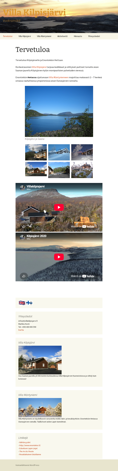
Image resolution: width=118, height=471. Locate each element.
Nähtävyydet (24, 442)
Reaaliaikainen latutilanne (30, 454)
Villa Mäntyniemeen (59, 77)
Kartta (21, 330)
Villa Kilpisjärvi (25, 36)
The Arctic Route (26, 451)
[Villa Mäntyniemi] (40, 407)
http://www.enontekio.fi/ (30, 445)
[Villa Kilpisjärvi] (40, 359)
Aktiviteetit (62, 36)
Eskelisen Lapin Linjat (28, 448)
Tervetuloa (7, 36)
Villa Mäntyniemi (44, 36)
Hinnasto (78, 36)
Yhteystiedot (94, 36)
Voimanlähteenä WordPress (27, 465)
